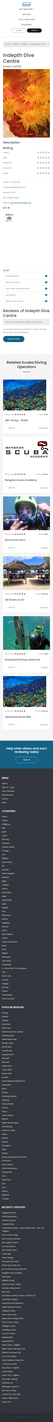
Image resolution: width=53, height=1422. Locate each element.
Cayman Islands (8, 847)
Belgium (5, 858)
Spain (4, 904)
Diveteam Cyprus (9, 1220)
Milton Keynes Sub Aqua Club (13, 1348)
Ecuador (5, 980)
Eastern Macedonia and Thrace (14, 1157)
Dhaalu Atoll (7, 1066)
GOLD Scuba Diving (10, 1235)
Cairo (4, 1176)
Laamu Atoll (6, 1069)
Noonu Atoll (6, 1073)
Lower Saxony (7, 1115)
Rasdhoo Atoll (7, 1043)
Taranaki (5, 1198)
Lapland (5, 1020)
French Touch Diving (10, 1322)
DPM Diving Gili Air (9, 1216)
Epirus (4, 1149)
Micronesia (6, 915)
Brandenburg (7, 1126)
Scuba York (6, 1402)
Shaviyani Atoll (7, 1054)
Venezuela (6, 957)
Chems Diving (7, 1257)
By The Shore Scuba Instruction (14, 1269)
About (4, 802)
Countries (26, 24)
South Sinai (6, 1179)
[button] (6, 103)
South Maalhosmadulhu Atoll (13, 1081)
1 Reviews (44, 548)
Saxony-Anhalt (7, 1104)
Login (18, 30)
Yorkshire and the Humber (12, 1032)
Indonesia (44, 594)
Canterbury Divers (9, 1330)
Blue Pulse (6, 1292)
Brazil (4, 945)
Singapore (6, 923)
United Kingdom (8, 873)
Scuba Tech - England (10, 1375)
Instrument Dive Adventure (12, 1303)
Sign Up (34, 30)
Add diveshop (7, 795)
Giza (3, 1183)
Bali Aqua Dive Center (10, 1261)
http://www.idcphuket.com (20, 203)
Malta (46, 414)
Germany (5, 839)
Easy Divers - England (10, 1368)
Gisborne (5, 1195)
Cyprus (4, 835)
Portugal (5, 851)
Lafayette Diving (8, 1311)
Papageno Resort (9, 1212)
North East (6, 1028)
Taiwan (5, 820)
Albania (5, 953)
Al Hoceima (6, 1160)
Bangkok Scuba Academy (21, 480)
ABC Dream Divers (9, 1250)
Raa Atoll (5, 1058)
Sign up (5, 787)
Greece (5, 888)
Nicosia (5, 1138)
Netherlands (7, 900)
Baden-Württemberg (10, 1123)
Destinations (26, 9)
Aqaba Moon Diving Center (12, 1318)
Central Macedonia (9, 1168)
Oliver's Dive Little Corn (11, 1265)
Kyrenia (5, 1142)
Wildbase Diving (8, 1280)
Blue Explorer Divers (10, 1242)
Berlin (4, 1088)
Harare (4, 1134)
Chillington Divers (9, 1326)
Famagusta (6, 1145)
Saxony (5, 1107)
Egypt (4, 881)
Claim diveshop (8, 791)
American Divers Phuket (11, 1284)
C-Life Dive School (9, 1364)
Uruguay (5, 983)
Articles (26, 14)
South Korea (7, 862)
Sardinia (5, 1016)
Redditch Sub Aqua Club (11, 1352)
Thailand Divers (8, 1224)
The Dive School (8, 1333)
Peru (4, 911)
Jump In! (11, 428)
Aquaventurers (7, 1341)
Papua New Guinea (9, 942)
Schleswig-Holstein (9, 1096)
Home (7, 44)
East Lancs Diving (9, 1390)
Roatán (5, 1153)
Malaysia (5, 877)
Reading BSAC (7, 1337)
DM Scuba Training (9, 1379)
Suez (4, 1187)
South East (6, 1024)
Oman (4, 930)
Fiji (3, 866)
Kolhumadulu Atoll (9, 1039)
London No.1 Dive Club (11, 1394)
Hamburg (5, 1100)
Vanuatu (5, 926)
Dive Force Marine (9, 1356)
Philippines (6, 824)
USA (3, 854)
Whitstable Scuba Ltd (10, 1386)
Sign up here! (14, 339)
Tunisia (5, 991)
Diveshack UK (7, 1383)
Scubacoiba (6, 1254)
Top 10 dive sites (26, 19)
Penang (5, 1013)
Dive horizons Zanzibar (11, 1239)
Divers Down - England (11, 1345)
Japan (4, 831)
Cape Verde (6, 960)
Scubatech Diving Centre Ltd (22, 659)
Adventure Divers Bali (18, 717)
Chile (4, 972)
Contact (5, 798)
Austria (4, 919)
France (4, 816)
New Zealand (7, 934)
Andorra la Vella (8, 1130)
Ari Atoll (5, 1077)
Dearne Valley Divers (10, 1398)
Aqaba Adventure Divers (11, 1307)
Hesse (4, 1111)
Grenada (5, 987)
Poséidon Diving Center (11, 1288)
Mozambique (7, 995)
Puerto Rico (6, 976)
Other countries (8, 998)
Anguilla (5, 907)
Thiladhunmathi (8, 1035)
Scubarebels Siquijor (10, 1299)
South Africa (7, 892)
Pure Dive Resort (8, 1246)
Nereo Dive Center (9, 1314)
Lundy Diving (7, 1371)
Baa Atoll (5, 1062)
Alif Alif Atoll (6, 1047)
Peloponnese (7, 1172)
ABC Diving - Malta (16, 420)
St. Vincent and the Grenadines (14, 968)
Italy (3, 828)
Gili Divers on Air (14, 599)
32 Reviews (43, 428)
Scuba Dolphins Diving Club (13, 1360)
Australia (5, 869)
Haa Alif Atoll (7, 1050)
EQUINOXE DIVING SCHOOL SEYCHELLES (18, 1295)
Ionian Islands (7, 1164)
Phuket (24, 44)
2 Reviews (44, 724)
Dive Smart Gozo (15, 540)
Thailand (16, 44)
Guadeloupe (6, 964)
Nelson (5, 1191)
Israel (4, 949)
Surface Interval (31, 1417)
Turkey (4, 938)
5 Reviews (44, 488)
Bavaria (5, 1092)
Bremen (5, 1119)
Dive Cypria (6, 1276)
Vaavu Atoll (6, 1085)
